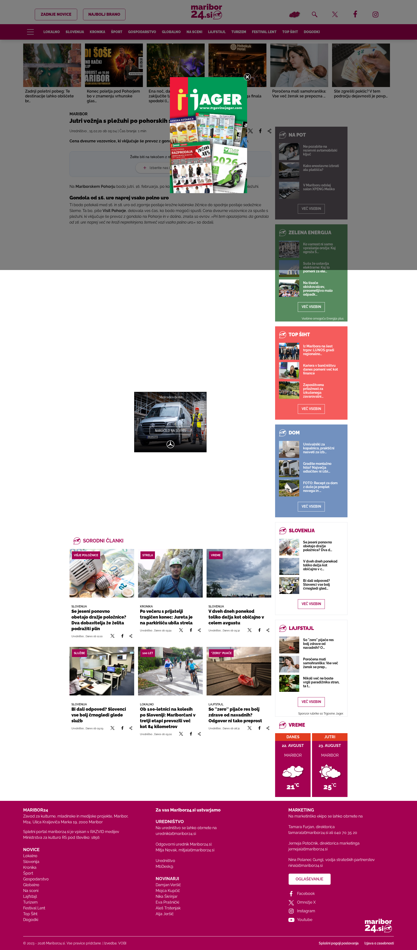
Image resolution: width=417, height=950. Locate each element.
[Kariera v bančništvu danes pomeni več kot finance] (289, 370)
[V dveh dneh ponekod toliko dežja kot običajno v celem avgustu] (239, 573)
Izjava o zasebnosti (379, 943)
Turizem (30, 902)
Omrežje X (306, 902)
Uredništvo (165, 860)
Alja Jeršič (165, 914)
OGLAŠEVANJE (309, 879)
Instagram (306, 911)
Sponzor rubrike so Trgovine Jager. (320, 713)
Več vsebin (311, 307)
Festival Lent (34, 908)
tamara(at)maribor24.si (308, 832)
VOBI (122, 943)
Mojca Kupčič (168, 890)
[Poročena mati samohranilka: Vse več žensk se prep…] (289, 664)
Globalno (31, 885)
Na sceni (30, 890)
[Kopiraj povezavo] (130, 636)
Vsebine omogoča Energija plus (323, 318)
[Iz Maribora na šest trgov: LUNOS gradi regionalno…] (289, 351)
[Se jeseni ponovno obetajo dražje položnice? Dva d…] (289, 547)
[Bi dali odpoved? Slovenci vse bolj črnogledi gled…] (289, 585)
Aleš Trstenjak (168, 908)
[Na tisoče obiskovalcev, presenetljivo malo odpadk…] (289, 288)
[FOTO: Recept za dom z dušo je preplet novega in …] (289, 488)
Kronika (29, 867)
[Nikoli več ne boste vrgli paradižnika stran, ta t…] (289, 683)
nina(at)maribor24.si (305, 865)
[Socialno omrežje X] (113, 636)
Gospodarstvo (36, 879)
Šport (28, 873)
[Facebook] (122, 636)
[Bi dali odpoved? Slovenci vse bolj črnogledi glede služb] (102, 671)
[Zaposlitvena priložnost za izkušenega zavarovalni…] (289, 390)
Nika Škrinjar (167, 896)
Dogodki (30, 919)
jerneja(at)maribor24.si (307, 849)
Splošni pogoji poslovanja (339, 943)
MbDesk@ (164, 866)
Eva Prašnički (167, 902)
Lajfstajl (30, 896)
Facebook (306, 893)
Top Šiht (30, 914)
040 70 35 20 (345, 832)
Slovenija (31, 861)
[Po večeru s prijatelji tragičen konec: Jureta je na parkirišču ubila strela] (170, 573)
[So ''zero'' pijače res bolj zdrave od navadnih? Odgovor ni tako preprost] (239, 671)
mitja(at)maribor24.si (196, 850)
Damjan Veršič (168, 885)
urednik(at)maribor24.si (176, 833)
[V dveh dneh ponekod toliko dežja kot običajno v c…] (289, 566)
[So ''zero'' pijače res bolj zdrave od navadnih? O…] (289, 644)
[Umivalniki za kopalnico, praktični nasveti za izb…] (289, 449)
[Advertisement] (170, 486)
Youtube (304, 919)
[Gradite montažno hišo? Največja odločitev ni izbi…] (289, 468)
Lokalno (30, 856)
